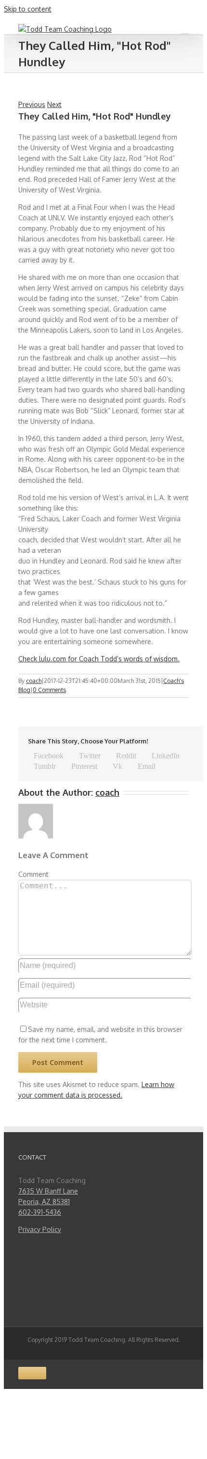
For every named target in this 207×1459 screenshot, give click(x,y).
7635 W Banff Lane (48, 1191)
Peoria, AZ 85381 (44, 1201)
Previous (31, 104)
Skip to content (28, 9)
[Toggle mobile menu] (185, 29)
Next (54, 104)
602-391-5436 (39, 1212)
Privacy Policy (39, 1229)
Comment (33, 874)
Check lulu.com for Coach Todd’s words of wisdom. (99, 659)
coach (33, 680)
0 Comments (49, 690)
